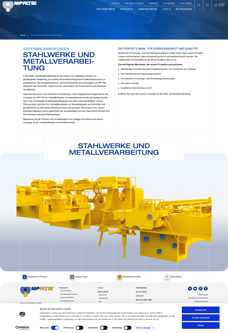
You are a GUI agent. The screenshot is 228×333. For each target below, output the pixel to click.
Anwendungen (148, 9)
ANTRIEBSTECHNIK (67, 301)
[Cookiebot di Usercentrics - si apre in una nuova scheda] (22, 328)
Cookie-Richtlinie (201, 301)
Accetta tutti (200, 310)
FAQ (100, 302)
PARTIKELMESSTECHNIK (69, 294)
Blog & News (186, 4)
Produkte (126, 9)
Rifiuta (201, 325)
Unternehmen (106, 9)
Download (103, 295)
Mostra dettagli (143, 328)
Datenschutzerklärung (198, 298)
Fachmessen (168, 4)
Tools (166, 9)
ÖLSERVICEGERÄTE (67, 297)
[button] (207, 5)
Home (22, 35)
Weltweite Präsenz (134, 4)
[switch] (79, 328)
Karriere (153, 4)
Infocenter (103, 298)
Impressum (203, 295)
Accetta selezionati (200, 318)
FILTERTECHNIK (65, 291)
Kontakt (116, 4)
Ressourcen (184, 9)
